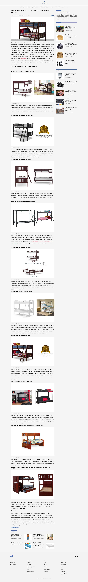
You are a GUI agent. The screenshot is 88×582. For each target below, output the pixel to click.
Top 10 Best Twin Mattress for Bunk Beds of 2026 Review (38, 544)
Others (28, 573)
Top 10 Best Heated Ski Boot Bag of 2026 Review (71, 44)
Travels (62, 560)
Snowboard (63, 571)
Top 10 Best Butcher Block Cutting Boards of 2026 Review (70, 36)
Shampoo (63, 567)
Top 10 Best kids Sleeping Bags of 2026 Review (16, 535)
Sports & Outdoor (60, 7)
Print (53, 15)
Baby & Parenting (30, 560)
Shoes (62, 569)
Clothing (28, 562)
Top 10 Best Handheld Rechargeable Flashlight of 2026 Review (70, 92)
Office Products (44, 7)
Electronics (22, 7)
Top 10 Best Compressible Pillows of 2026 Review (70, 100)
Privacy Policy (13, 564)
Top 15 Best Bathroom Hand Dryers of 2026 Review (70, 74)
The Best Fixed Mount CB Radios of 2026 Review (71, 82)
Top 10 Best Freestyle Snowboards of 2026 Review (70, 62)
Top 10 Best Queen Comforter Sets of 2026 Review (38, 535)
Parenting (46, 571)
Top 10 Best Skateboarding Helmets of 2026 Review (70, 27)
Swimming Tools (64, 573)
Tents (62, 574)
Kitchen (45, 566)
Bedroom (13, 527)
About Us (12, 560)
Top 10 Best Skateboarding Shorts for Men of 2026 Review (71, 53)
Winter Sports (63, 562)
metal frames (23, 58)
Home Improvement (33, 7)
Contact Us (12, 562)
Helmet (45, 564)
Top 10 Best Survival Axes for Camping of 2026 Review (71, 109)
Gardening (46, 560)
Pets (52, 7)
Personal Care (63, 564)
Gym (45, 562)
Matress (17, 527)
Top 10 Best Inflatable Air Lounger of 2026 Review (17, 543)
